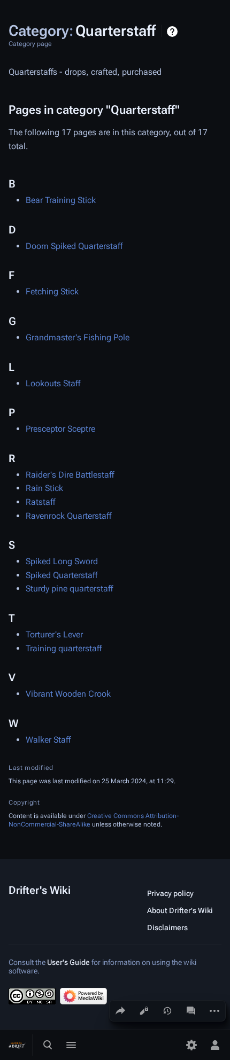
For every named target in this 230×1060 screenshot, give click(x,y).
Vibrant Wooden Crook (68, 694)
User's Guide (68, 962)
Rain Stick (44, 488)
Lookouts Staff (53, 383)
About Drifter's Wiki (180, 910)
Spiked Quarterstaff (61, 575)
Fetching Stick (52, 291)
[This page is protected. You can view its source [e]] (144, 1011)
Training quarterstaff (64, 648)
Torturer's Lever (54, 634)
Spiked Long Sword (62, 561)
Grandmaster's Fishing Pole (77, 337)
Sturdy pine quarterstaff (69, 588)
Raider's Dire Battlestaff (70, 475)
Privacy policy (170, 893)
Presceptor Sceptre (60, 429)
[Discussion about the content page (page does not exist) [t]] (191, 1011)
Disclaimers (167, 927)
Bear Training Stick (61, 200)
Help (173, 31)
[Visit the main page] (17, 1045)
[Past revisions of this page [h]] (167, 1011)
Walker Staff (48, 740)
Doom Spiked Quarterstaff (74, 246)
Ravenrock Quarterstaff (68, 516)
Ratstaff (40, 502)
